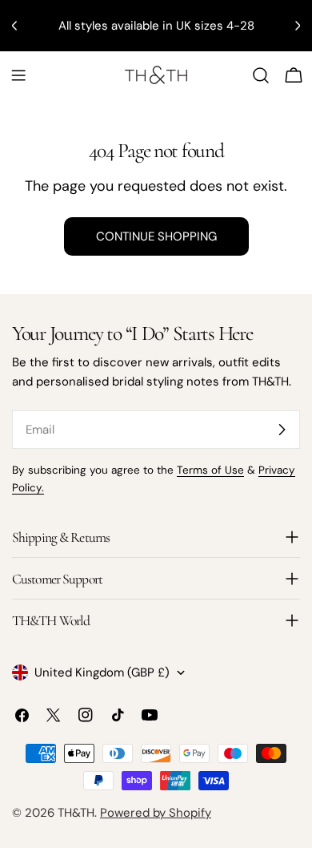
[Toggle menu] (18, 75)
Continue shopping (156, 236)
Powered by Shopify (155, 813)
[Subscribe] (281, 429)
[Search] (261, 75)
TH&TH (76, 813)
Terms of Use (210, 470)
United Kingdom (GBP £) (102, 672)
